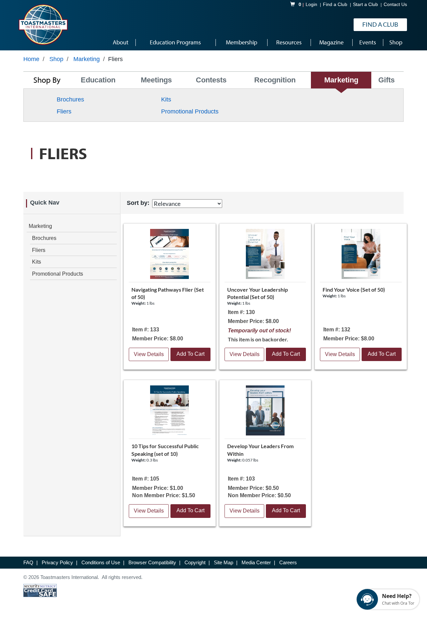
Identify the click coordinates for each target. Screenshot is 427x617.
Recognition (275, 80)
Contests (211, 80)
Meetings (156, 80)
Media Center (257, 562)
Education (98, 80)
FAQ (29, 562)
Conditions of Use (101, 562)
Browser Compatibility (152, 562)
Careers (288, 562)
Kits (166, 99)
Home (31, 59)
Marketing (86, 59)
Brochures (70, 99)
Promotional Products (190, 111)
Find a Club (335, 4)
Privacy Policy (58, 562)
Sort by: (138, 203)
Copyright (195, 562)
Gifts (386, 80)
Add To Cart (190, 354)
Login (311, 4)
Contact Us (395, 4)
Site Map (224, 562)
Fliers (64, 111)
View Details (149, 354)
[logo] (43, 24)
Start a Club (365, 4)
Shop (56, 59)
